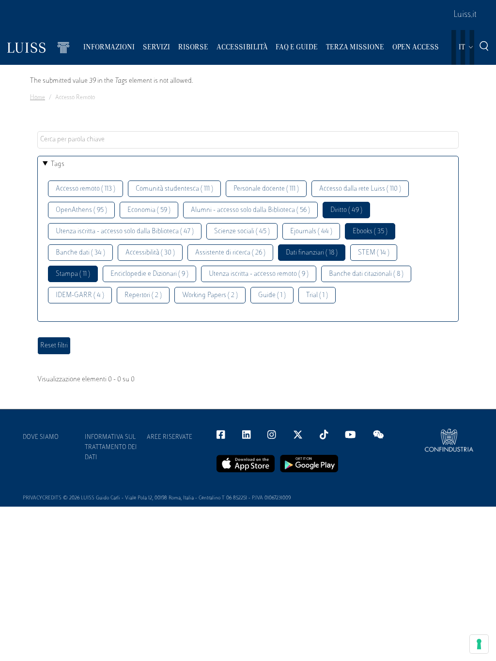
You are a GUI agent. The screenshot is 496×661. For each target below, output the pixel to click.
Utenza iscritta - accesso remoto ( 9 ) (259, 274)
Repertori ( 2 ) (143, 295)
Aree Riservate (169, 437)
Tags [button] (57, 164)
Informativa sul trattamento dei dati (111, 448)
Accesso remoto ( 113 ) (85, 189)
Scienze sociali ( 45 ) (242, 231)
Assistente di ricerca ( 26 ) (230, 252)
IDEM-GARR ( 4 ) (80, 295)
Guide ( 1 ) (272, 295)
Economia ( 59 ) (148, 210)
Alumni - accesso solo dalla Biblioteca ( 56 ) (250, 210)
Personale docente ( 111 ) (266, 189)
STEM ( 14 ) (373, 252)
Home (37, 98)
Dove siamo (41, 437)
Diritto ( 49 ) (346, 210)
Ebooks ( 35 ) (370, 231)
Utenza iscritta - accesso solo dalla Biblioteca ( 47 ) (125, 231)
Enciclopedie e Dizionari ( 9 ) (149, 274)
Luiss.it (465, 15)
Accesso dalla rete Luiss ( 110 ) (360, 189)
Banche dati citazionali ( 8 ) (366, 274)
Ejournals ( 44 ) (311, 231)
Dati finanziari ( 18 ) (312, 252)
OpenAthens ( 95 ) (81, 210)
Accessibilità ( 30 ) (150, 252)
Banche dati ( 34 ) (80, 252)
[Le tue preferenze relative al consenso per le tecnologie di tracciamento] (479, 644)
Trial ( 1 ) (317, 295)
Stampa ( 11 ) (73, 274)
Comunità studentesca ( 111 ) (174, 189)
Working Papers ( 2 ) (210, 295)
